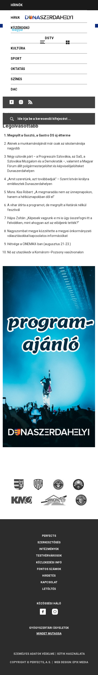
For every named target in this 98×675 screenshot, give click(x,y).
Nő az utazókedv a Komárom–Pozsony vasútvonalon (45, 252)
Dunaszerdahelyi (12, 102)
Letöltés (49, 588)
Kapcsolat (49, 582)
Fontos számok (49, 569)
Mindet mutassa (49, 633)
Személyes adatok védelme (33, 653)
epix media (80, 662)
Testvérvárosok (49, 555)
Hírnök (17, 5)
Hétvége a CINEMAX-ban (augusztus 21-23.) (39, 244)
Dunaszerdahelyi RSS (30, 102)
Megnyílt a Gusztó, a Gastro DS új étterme (38, 135)
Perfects (49, 535)
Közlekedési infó (49, 562)
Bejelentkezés (85, 40)
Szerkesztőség (49, 542)
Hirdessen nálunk (26, 15)
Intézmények (49, 549)
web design (62, 662)
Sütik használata (71, 653)
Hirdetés (49, 575)
